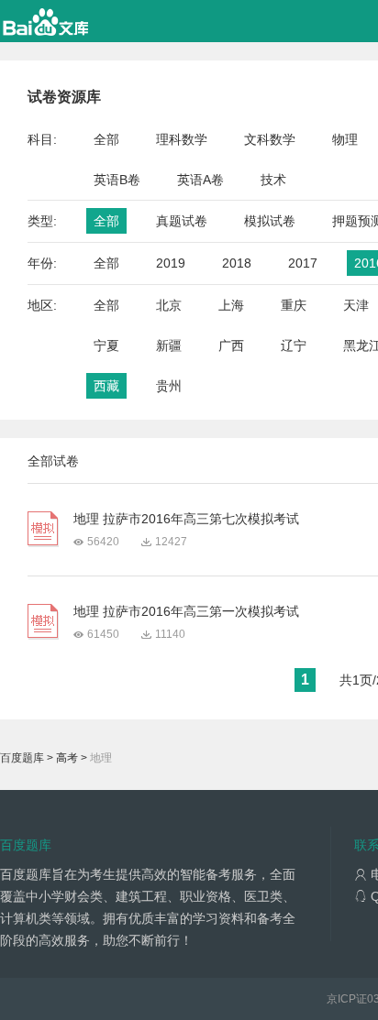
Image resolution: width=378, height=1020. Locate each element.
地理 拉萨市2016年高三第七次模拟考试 (186, 518)
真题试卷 (181, 221)
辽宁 (293, 345)
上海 (231, 305)
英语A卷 (200, 179)
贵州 (169, 385)
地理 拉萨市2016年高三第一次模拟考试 (186, 611)
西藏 (106, 385)
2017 (302, 263)
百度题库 (22, 757)
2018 (236, 263)
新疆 (169, 345)
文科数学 (269, 139)
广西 (231, 345)
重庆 (293, 305)
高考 (67, 757)
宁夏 (106, 345)
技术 (273, 179)
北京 (169, 305)
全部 (106, 139)
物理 (345, 139)
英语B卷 (117, 179)
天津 (356, 305)
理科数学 (181, 139)
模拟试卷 (269, 221)
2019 (170, 263)
